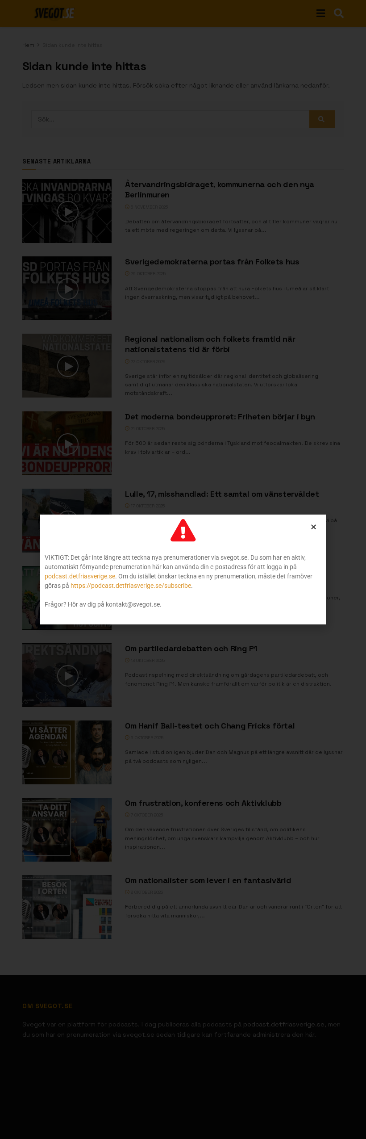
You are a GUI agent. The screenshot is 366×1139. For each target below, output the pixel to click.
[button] (313, 526)
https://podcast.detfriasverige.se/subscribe (131, 585)
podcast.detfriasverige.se (80, 576)
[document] (183, 569)
